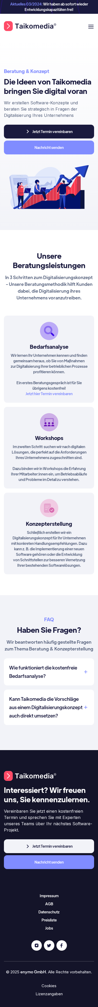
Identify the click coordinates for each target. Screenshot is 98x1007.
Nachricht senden (49, 147)
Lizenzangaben (49, 993)
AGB (49, 903)
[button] (88, 26)
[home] (30, 26)
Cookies (49, 985)
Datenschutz (49, 911)
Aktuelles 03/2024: (26, 4)
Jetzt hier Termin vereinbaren (49, 393)
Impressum (49, 895)
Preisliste (49, 920)
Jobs (49, 928)
